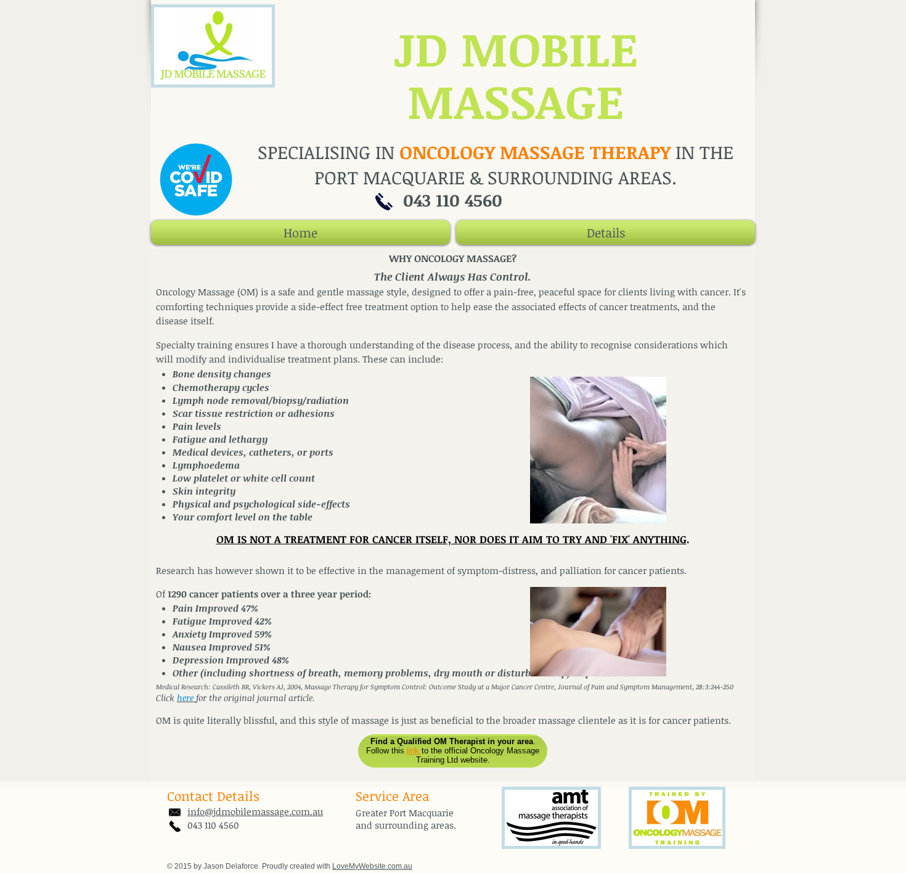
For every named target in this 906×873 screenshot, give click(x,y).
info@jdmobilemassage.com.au (255, 811)
